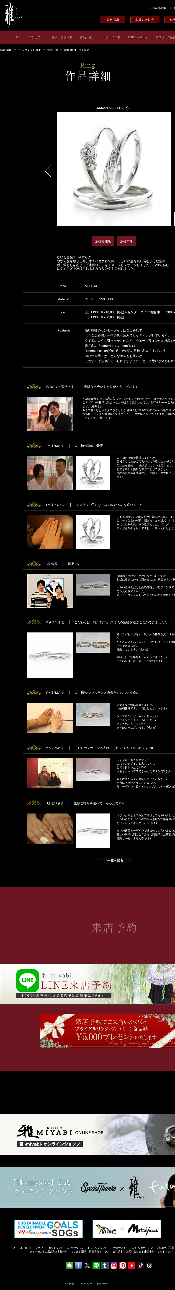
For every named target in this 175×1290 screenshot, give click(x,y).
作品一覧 (86, 37)
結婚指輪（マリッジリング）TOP (20, 50)
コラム (106, 1251)
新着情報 (94, 1251)
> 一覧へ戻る (114, 860)
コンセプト (36, 37)
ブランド (40, 1247)
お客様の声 (159, 8)
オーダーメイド (110, 37)
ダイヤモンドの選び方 (42, 1251)
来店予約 (149, 1251)
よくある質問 (78, 1251)
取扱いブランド (61, 37)
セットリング (56, 1247)
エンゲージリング (77, 1247)
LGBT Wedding (138, 37)
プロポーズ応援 (165, 1247)
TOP (18, 37)
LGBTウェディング (142, 1247)
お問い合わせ (133, 1251)
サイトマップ (164, 1251)
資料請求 (118, 1251)
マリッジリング (99, 1247)
